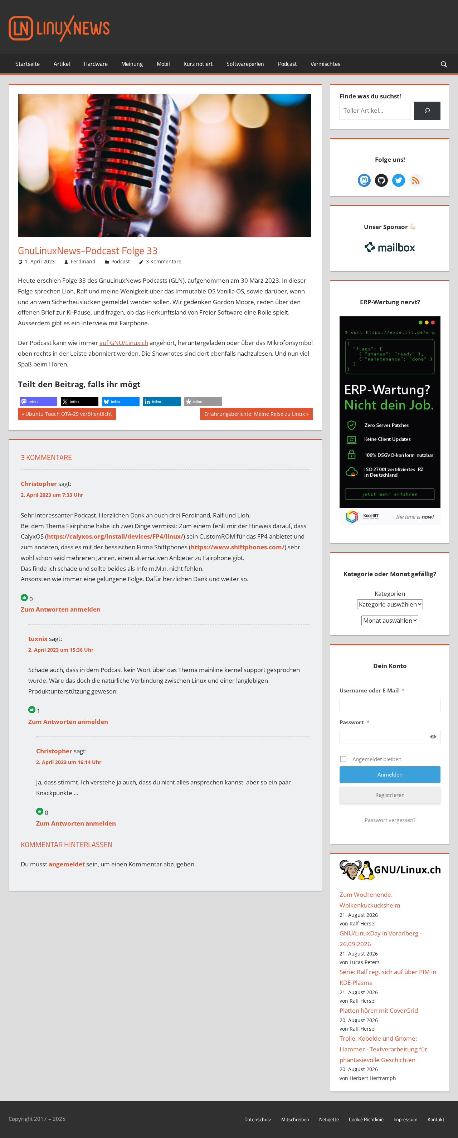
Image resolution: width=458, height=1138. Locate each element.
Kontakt (436, 1119)
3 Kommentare (163, 261)
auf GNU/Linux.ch (123, 343)
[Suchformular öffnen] (444, 63)
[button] (38, 401)
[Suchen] (427, 111)
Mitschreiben (295, 1119)
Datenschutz (257, 1119)
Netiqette (329, 1119)
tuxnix (38, 638)
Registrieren (390, 794)
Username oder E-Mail (372, 690)
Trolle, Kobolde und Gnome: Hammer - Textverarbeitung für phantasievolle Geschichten (383, 1049)
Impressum (406, 1119)
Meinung (132, 63)
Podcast (287, 63)
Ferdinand (83, 261)
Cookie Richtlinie (366, 1119)
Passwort (355, 722)
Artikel (62, 63)
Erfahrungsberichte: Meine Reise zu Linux (254, 415)
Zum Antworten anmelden (61, 609)
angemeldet (67, 864)
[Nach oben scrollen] (446, 1126)
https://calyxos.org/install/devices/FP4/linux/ (115, 536)
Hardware (96, 63)
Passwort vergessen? (390, 819)
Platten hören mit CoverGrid (379, 1010)
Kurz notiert (198, 63)
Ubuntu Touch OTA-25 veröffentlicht (68, 415)
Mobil (163, 63)
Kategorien (390, 593)
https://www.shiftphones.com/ (237, 547)
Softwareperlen (245, 63)
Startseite (27, 63)
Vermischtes (325, 63)
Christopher (39, 484)
